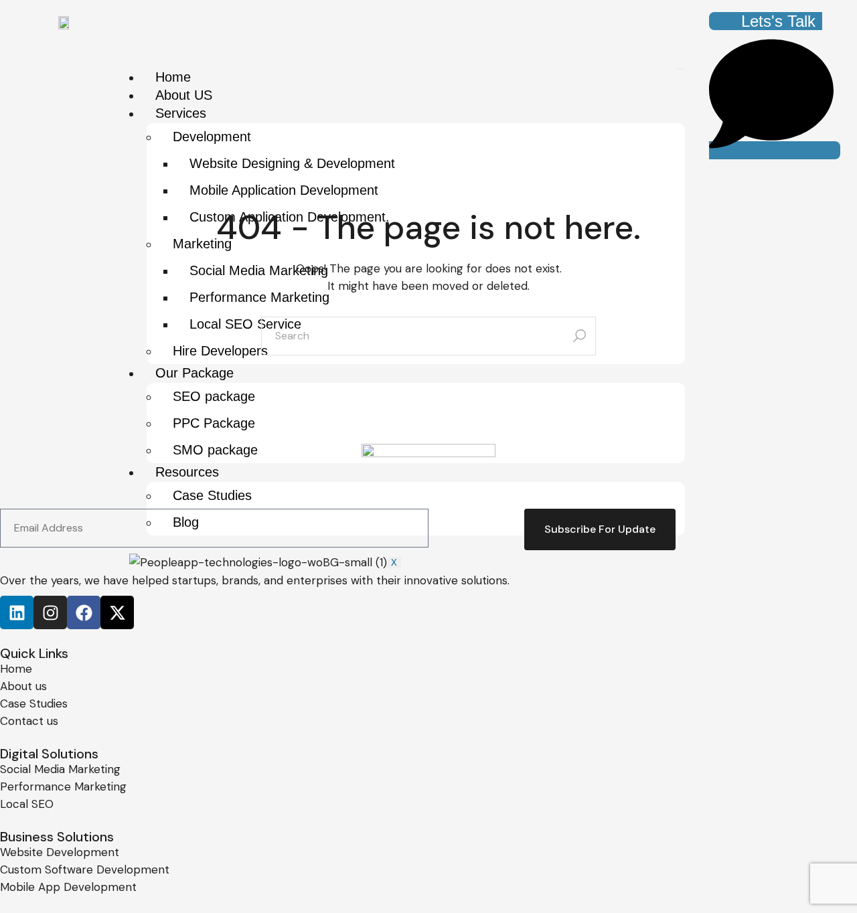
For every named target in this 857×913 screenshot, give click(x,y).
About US (183, 95)
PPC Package (214, 423)
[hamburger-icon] (681, 69)
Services (180, 113)
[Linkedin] (16, 612)
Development (212, 136)
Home (173, 77)
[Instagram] (50, 612)
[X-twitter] (117, 612)
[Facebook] (83, 612)
